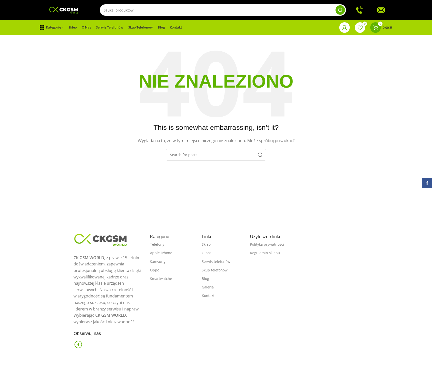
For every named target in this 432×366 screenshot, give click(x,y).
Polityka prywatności (267, 244)
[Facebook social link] (78, 344)
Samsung (158, 261)
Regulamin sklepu (265, 252)
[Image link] (109, 238)
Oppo (154, 270)
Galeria (208, 287)
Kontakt (208, 295)
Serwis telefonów (216, 261)
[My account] (344, 28)
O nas (207, 252)
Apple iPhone (161, 252)
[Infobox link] (363, 10)
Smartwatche (161, 278)
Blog (205, 278)
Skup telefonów (215, 270)
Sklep (206, 244)
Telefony (157, 244)
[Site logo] (65, 9)
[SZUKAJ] (340, 10)
